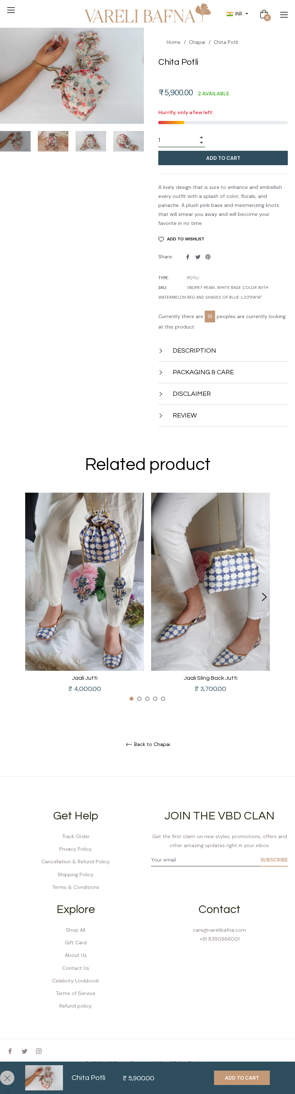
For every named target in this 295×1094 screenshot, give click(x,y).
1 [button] (131, 699)
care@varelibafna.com (219, 930)
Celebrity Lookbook (75, 980)
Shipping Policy (76, 874)
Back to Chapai (151, 744)
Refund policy (75, 1006)
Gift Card (76, 942)
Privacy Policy (75, 849)
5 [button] (163, 699)
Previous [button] (30, 597)
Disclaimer (191, 393)
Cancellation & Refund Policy (75, 861)
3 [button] (147, 699)
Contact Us (75, 968)
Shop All (75, 930)
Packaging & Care (202, 372)
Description (193, 350)
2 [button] (139, 699)
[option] (85, 597)
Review (184, 415)
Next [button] (264, 597)
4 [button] (155, 699)
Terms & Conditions (75, 887)
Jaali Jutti (84, 678)
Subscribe (274, 859)
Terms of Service (75, 993)
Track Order (76, 836)
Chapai (197, 42)
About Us (76, 955)
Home (174, 42)
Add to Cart (242, 1078)
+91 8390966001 (220, 939)
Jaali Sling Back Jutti (210, 678)
